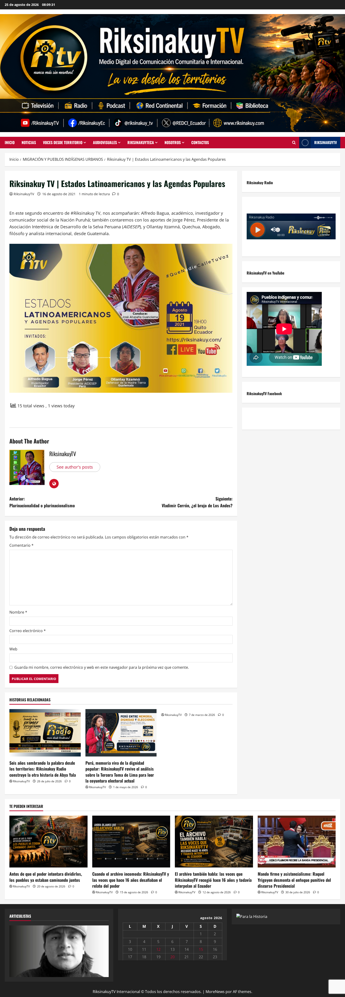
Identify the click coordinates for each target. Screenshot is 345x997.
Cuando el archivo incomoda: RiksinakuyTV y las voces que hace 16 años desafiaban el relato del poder (130, 880)
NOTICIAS (29, 142)
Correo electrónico (27, 630)
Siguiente (102, 950)
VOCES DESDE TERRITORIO (62, 142)
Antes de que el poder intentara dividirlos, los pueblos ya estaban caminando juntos (45, 877)
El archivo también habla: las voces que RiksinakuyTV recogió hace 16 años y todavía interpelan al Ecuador (213, 880)
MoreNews (215, 991)
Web (13, 649)
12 (158, 949)
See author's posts (75, 467)
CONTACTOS (200, 142)
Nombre (18, 612)
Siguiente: (197, 502)
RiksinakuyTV (325, 142)
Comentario (21, 545)
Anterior (15, 950)
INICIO (10, 142)
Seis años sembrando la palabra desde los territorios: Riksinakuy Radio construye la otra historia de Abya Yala (42, 769)
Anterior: (42, 502)
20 (172, 956)
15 (201, 949)
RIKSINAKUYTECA (140, 142)
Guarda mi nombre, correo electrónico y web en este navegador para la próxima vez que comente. (101, 667)
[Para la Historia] (251, 916)
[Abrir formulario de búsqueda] (294, 142)
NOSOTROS (173, 142)
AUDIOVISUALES (105, 142)
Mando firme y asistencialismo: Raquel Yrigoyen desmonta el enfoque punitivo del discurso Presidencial (294, 880)
